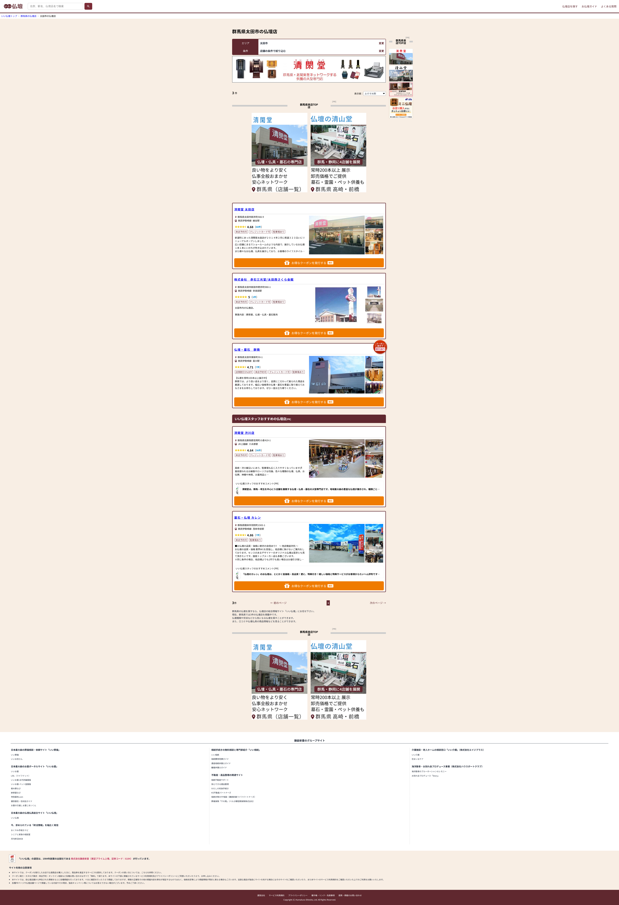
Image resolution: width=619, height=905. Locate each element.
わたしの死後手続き (220, 788)
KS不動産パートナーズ (221, 792)
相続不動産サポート (220, 779)
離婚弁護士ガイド (219, 767)
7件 (258, 367)
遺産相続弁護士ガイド (221, 763)
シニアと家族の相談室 (20, 834)
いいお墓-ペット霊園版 (21, 784)
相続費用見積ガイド (220, 758)
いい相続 (215, 754)
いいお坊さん (17, 758)
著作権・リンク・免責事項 (323, 895)
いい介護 (415, 754)
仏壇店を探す (570, 6)
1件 (254, 297)
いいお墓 (15, 771)
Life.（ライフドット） (20, 775)
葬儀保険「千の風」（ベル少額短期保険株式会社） (233, 801)
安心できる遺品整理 (220, 784)
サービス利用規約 (276, 895)
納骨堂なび (16, 792)
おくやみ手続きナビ (19, 830)
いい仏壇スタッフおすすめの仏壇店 (260, 418)
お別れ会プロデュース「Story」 (426, 775)
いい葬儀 (15, 754)
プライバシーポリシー (298, 895)
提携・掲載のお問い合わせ (350, 895)
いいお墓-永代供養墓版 (21, 779)
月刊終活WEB (17, 838)
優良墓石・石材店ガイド (21, 801)
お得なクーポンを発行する (311, 263)
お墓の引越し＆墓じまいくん (23, 805)
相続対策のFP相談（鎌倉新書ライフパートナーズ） (233, 796)
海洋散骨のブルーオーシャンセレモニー (429, 771)
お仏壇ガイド (589, 6)
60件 (258, 227)
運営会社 (261, 895)
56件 (258, 450)
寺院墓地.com (17, 796)
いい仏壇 (15, 817)
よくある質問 (608, 6)
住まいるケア (417, 758)
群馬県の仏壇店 (28, 16)
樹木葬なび (16, 788)
